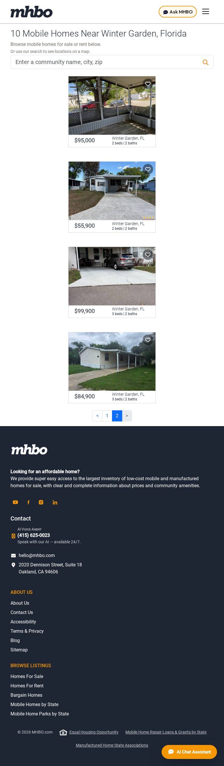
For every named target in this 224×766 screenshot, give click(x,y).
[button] (148, 84)
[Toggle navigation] (206, 11)
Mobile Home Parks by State (39, 714)
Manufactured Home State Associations (112, 745)
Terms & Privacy (27, 631)
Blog (15, 640)
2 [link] (117, 416)
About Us (19, 603)
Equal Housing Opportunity (93, 732)
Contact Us (21, 612)
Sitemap (19, 650)
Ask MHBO (181, 12)
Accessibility (23, 622)
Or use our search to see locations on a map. (50, 51)
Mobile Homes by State (34, 704)
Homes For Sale (26, 676)
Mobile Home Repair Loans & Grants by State (165, 732)
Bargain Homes (26, 695)
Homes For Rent (26, 686)
